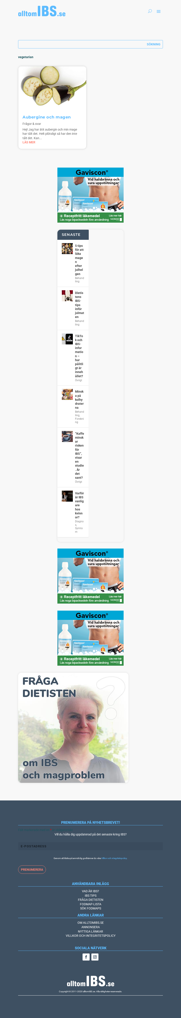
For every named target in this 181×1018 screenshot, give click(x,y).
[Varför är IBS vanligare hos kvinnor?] (67, 496)
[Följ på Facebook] (86, 957)
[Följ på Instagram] (94, 957)
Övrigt (78, 380)
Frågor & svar (32, 124)
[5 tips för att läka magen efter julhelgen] (67, 248)
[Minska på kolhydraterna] (67, 394)
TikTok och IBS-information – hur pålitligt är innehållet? (79, 356)
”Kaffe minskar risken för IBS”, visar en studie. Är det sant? (79, 455)
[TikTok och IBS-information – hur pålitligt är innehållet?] (67, 338)
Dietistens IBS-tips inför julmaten (79, 305)
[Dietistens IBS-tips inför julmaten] (67, 295)
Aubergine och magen (47, 117)
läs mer (29, 142)
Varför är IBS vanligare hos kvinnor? (79, 505)
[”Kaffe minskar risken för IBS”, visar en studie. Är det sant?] (67, 436)
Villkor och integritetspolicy (114, 858)
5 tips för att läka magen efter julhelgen (79, 259)
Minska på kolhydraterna (79, 399)
